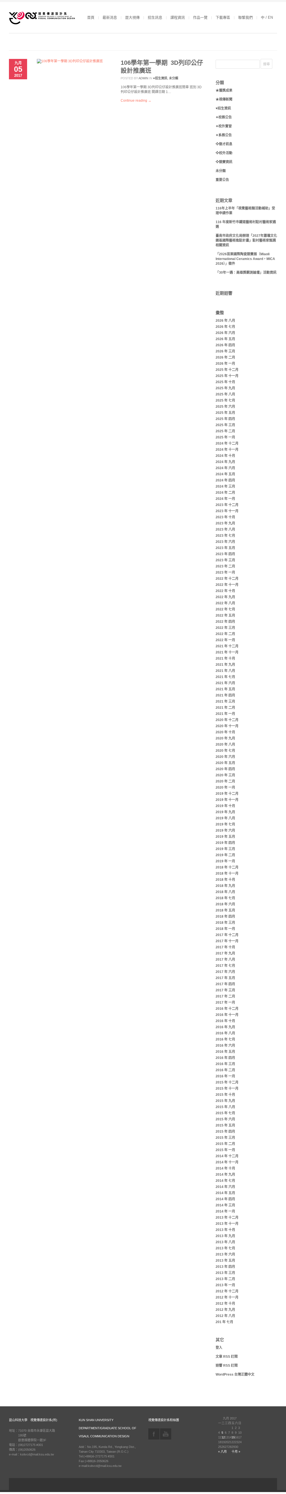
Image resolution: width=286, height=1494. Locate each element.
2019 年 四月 (225, 843)
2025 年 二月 (225, 431)
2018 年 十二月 (227, 867)
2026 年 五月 (225, 339)
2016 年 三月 (225, 1064)
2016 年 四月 (225, 1058)
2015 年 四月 (225, 1131)
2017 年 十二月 (227, 935)
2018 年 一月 (225, 929)
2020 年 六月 (225, 757)
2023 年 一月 (225, 572)
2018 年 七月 (225, 898)
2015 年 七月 (225, 1113)
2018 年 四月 (225, 916)
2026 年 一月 (225, 364)
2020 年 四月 (225, 769)
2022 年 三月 (225, 628)
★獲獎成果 (224, 90)
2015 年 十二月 (227, 1082)
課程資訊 (177, 17)
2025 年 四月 (225, 419)
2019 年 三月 (225, 849)
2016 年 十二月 (227, 1009)
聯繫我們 (245, 17)
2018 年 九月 (225, 886)
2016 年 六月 (225, 1045)
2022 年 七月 (225, 609)
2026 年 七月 (225, 327)
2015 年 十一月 (227, 1088)
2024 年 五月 (225, 474)
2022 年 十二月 (227, 579)
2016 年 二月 (225, 1070)
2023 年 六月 (225, 542)
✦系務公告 (224, 135)
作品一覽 (200, 17)
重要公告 (222, 180)
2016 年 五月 (225, 1052)
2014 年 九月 (225, 1174)
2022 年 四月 (225, 622)
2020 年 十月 (225, 732)
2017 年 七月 (225, 966)
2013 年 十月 (225, 1230)
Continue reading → (136, 100)
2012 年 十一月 (227, 1297)
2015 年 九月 (225, 1101)
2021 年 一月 (225, 714)
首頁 (90, 17)
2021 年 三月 (225, 701)
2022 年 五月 (225, 615)
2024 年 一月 (225, 499)
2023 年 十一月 (227, 511)
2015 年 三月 (225, 1138)
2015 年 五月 (225, 1125)
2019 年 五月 (225, 837)
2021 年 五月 (225, 689)
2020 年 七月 (225, 751)
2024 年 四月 (225, 480)
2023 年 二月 (225, 566)
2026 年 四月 (225, 345)
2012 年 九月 (225, 1310)
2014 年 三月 (225, 1205)
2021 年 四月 (225, 695)
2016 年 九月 (225, 1027)
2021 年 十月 (225, 658)
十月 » (236, 1451)
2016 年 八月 (225, 1033)
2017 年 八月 (225, 959)
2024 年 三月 (225, 486)
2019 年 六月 (225, 830)
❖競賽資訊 (224, 162)
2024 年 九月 (225, 462)
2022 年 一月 (225, 640)
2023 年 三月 (225, 560)
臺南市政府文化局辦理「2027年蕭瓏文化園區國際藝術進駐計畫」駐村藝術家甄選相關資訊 (246, 240)
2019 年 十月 (225, 806)
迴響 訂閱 (227, 1365)
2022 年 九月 (225, 597)
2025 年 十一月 (227, 376)
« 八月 (222, 1451)
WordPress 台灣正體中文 (235, 1374)
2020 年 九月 (225, 738)
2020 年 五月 (225, 763)
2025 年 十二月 (227, 370)
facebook (153, 1434)
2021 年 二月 (225, 708)
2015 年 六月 (225, 1119)
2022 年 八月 (225, 603)
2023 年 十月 (225, 517)
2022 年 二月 (225, 634)
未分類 (173, 78)
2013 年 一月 (225, 1285)
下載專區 (223, 17)
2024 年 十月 (225, 456)
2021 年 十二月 (227, 646)
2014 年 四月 (225, 1199)
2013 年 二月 (225, 1279)
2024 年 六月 (225, 468)
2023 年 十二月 (227, 505)
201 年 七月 (224, 1322)
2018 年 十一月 (227, 873)
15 (233, 1437)
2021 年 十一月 (227, 652)
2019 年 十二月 (227, 794)
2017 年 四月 (225, 984)
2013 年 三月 (225, 1273)
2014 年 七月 (225, 1181)
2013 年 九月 (225, 1236)
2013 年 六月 (225, 1254)
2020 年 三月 (225, 775)
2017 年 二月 (225, 996)
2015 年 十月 (225, 1095)
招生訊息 (155, 17)
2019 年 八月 (225, 818)
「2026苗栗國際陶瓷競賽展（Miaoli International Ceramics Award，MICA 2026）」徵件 (245, 259)
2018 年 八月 (225, 892)
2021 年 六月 (225, 683)
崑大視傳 (132, 17)
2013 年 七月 (225, 1248)
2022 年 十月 (225, 591)
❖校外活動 (224, 153)
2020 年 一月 (225, 787)
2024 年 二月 (225, 493)
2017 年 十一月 (227, 941)
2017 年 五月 (225, 978)
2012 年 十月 (225, 1304)
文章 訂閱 (227, 1357)
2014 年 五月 (225, 1193)
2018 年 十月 (225, 880)
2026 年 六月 (225, 333)
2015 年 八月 (225, 1107)
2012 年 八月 (225, 1316)
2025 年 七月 (225, 400)
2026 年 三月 (225, 351)
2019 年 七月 (225, 824)
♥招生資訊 (160, 78)
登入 (219, 1348)
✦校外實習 (224, 126)
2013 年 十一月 (227, 1224)
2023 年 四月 (225, 554)
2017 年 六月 (225, 972)
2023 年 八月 (225, 529)
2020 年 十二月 (227, 720)
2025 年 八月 (225, 394)
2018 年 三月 (225, 923)
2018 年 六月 (225, 904)
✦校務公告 (224, 117)
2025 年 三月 (225, 425)
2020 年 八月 (225, 744)
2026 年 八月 (225, 321)
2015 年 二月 (225, 1144)
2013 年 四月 (225, 1267)
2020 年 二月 (225, 781)
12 (223, 1437)
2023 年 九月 (225, 523)
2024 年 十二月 (227, 443)
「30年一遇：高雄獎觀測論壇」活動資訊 (246, 273)
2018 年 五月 (225, 910)
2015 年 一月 (225, 1150)
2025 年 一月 (225, 437)
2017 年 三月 (225, 990)
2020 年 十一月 (227, 726)
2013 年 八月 (225, 1242)
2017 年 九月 (225, 953)
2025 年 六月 (225, 407)
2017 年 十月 (225, 947)
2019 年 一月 (225, 861)
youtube (165, 1434)
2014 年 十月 (225, 1168)
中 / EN (267, 17)
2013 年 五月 (225, 1260)
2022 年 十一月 (227, 585)
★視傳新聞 (224, 99)
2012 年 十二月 (227, 1291)
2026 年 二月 (225, 357)
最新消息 (110, 17)
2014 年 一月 (225, 1211)
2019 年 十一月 (227, 800)
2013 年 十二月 (227, 1217)
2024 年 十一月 (227, 450)
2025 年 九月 (225, 388)
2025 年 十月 (225, 382)
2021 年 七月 (225, 677)
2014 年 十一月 (227, 1162)
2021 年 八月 (225, 671)
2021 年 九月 (225, 665)
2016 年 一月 (225, 1076)
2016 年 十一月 (227, 1015)
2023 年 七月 (225, 536)
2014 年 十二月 (227, 1156)
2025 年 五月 (225, 413)
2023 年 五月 (225, 548)
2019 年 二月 (225, 855)
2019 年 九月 (225, 812)
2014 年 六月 (225, 1187)
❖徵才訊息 (224, 144)
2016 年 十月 (225, 1021)
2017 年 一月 (225, 1002)
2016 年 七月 (225, 1039)
